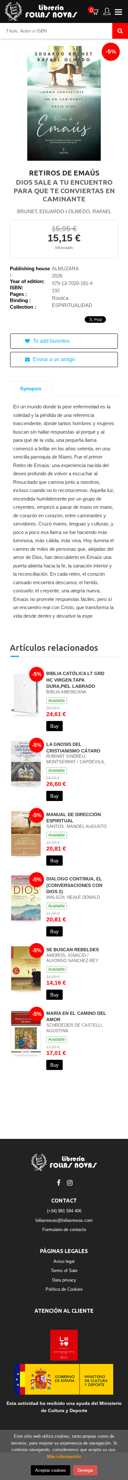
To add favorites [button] (51, 341)
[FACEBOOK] (58, 1182)
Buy (54, 726)
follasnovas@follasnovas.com (64, 1220)
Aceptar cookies (50, 1470)
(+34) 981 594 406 (64, 1210)
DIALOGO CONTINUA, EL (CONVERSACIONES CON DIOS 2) (74, 885)
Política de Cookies (64, 1289)
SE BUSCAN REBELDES (72, 949)
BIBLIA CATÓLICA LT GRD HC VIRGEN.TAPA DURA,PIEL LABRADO (75, 680)
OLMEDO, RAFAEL (89, 211)
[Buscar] (120, 31)
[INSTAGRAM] (70, 1182)
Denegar (85, 1470)
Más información (64, 1456)
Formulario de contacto (64, 1229)
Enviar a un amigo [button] (53, 359)
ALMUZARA (65, 268)
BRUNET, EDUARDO (40, 211)
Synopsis (30, 388)
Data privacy (64, 1280)
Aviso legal (64, 1261)
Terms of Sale (64, 1270)
